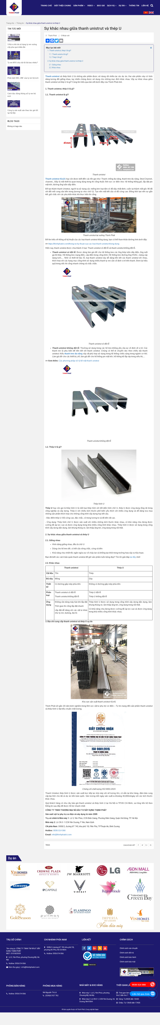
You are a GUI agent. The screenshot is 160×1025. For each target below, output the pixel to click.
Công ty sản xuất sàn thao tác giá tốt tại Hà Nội (23, 111)
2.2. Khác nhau (54, 68)
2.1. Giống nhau (55, 65)
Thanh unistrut (52, 76)
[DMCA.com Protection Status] (92, 964)
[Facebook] (138, 845)
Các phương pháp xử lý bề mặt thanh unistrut (79, 361)
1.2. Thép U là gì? (55, 57)
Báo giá (101, 5)
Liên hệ (145, 5)
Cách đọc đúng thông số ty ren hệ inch (22, 94)
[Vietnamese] (145, 12)
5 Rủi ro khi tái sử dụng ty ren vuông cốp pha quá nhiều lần (22, 45)
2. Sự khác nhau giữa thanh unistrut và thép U (65, 61)
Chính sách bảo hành (128, 957)
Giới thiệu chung (62, 5)
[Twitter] (142, 845)
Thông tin (134, 5)
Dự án (122, 5)
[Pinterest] (150, 845)
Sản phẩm (78, 5)
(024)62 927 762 (51, 996)
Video (90, 5)
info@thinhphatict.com (62, 835)
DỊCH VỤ (111, 5)
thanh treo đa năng (73, 354)
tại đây (133, 557)
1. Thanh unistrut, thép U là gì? (59, 51)
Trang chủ (46, 5)
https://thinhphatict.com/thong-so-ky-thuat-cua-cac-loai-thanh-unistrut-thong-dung (83, 244)
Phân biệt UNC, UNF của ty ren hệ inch (23, 78)
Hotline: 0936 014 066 (17, 994)
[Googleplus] (146, 845)
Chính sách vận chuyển (129, 948)
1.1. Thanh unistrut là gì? (58, 54)
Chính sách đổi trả (127, 953)
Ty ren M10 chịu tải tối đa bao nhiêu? (23, 62)
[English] (151, 12)
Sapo (96, 1009)
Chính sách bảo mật (127, 962)
